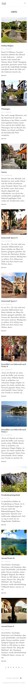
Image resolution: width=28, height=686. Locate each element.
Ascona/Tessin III (8, 558)
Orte (2, 48)
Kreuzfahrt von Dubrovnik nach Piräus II (13, 365)
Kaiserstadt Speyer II (9, 238)
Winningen (5, 109)
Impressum (9, 678)
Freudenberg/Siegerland (10, 495)
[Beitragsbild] (14, 30)
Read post (3, 75)
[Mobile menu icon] (24, 3)
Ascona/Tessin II (7, 626)
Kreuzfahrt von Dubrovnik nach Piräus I (13, 431)
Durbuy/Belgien (7, 46)
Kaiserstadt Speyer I (9, 301)
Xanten (4, 172)
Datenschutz (16, 678)
